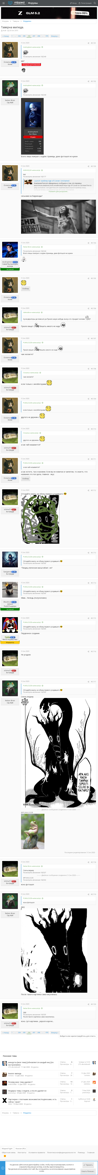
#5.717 (93, 682)
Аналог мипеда (14, 1073)
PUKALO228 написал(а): (32, 343)
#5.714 (93, 583)
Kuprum (87, 1101)
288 (38, 36)
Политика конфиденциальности (61, 1152)
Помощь (81, 1152)
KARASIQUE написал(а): (31, 170)
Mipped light (7, 1148)
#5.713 (93, 553)
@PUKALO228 (27, 812)
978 (47, 36)
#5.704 (93, 243)
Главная (90, 1152)
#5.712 (93, 490)
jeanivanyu (12, 1093)
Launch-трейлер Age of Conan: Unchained (51, 181)
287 (34, 36)
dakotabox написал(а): (31, 312)
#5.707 (93, 338)
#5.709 (93, 399)
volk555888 (12, 1084)
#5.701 (93, 43)
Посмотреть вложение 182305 (34, 563)
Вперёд (54, 36)
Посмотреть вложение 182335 (34, 1015)
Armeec (11, 1076)
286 (29, 36)
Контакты (22, 1152)
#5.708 (93, 369)
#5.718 (93, 862)
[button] (3, 3)
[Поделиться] (88, 43)
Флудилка (34, 1067)
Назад (6, 36)
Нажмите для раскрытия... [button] (58, 192)
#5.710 (93, 429)
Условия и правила (36, 1152)
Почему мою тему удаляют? (20, 1082)
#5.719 (93, 894)
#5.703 (93, 166)
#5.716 (93, 651)
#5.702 (93, 81)
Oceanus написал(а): (31, 373)
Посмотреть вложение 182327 (34, 872)
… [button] (15, 36)
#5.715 (93, 618)
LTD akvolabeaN (14, 1067)
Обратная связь (9, 1152)
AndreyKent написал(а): (32, 47)
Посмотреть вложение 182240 (34, 57)
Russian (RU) (21, 1148)
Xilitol (10, 1104)
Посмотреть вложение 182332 (34, 880)
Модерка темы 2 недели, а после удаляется (27, 1091)
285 (24, 36)
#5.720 (93, 1004)
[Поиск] (95, 3)
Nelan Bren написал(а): (31, 247)
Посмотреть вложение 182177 (34, 177)
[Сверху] (2, 1156)
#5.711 (93, 459)
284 (19, 36)
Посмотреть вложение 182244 (34, 251)
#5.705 (93, 278)
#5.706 (93, 308)
